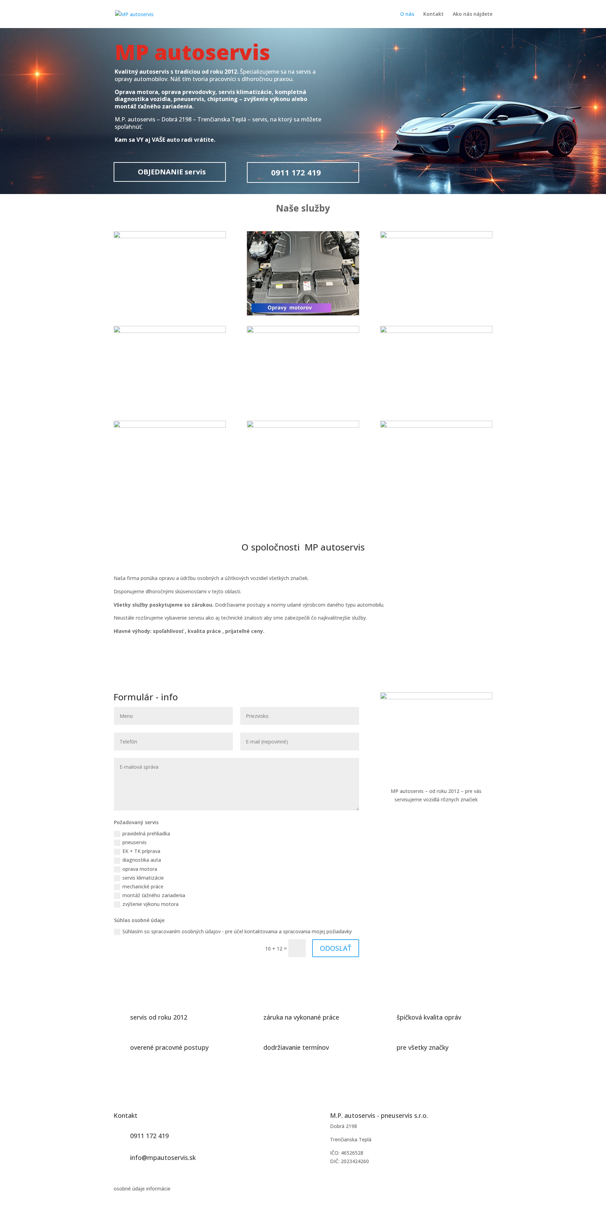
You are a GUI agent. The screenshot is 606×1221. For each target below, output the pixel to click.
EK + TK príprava (141, 851)
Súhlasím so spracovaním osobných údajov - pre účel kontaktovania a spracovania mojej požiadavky (237, 931)
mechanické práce (142, 886)
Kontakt (433, 14)
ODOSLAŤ (335, 948)
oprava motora (139, 869)
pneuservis (134, 842)
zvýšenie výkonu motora (150, 904)
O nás (407, 14)
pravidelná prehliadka (146, 833)
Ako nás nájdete (472, 14)
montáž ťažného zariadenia (153, 895)
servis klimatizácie (143, 877)
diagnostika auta (141, 859)
